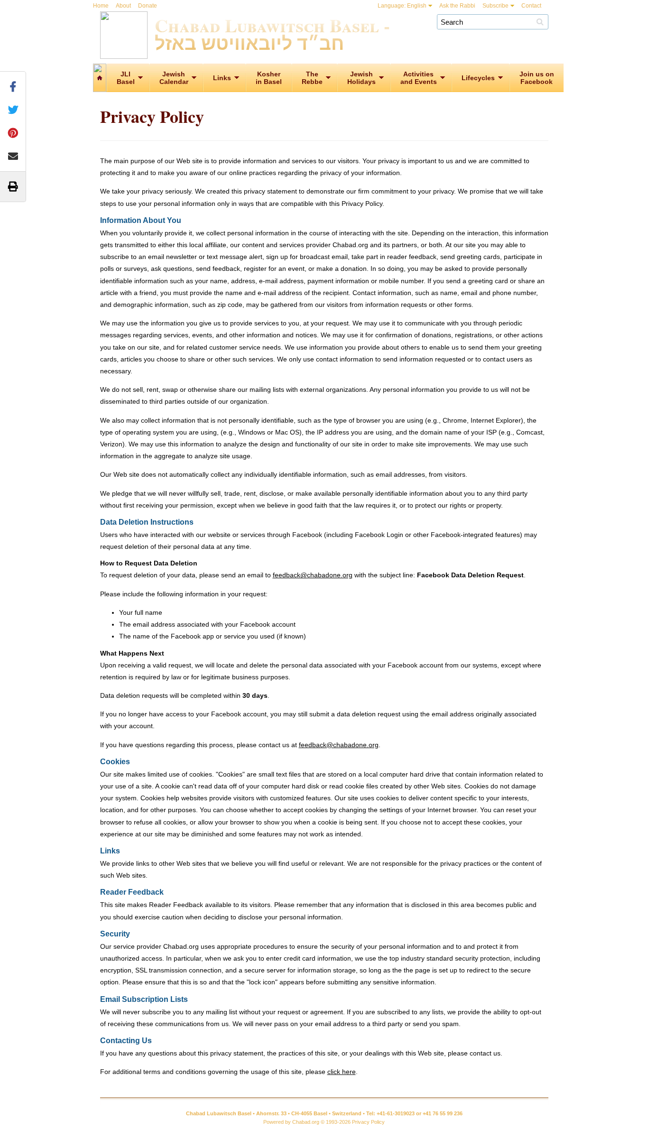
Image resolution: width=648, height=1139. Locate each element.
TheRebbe (312, 77)
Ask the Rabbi (457, 5)
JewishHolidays (361, 77)
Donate (147, 5)
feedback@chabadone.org (312, 575)
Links (222, 78)
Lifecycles (478, 78)
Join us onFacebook (536, 77)
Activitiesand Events (418, 77)
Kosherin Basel (269, 77)
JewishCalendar (173, 77)
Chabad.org (305, 1122)
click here (341, 1071)
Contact (531, 5)
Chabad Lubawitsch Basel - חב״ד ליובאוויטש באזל (272, 33)
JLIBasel (126, 77)
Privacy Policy (368, 1122)
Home (101, 5)
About (123, 5)
